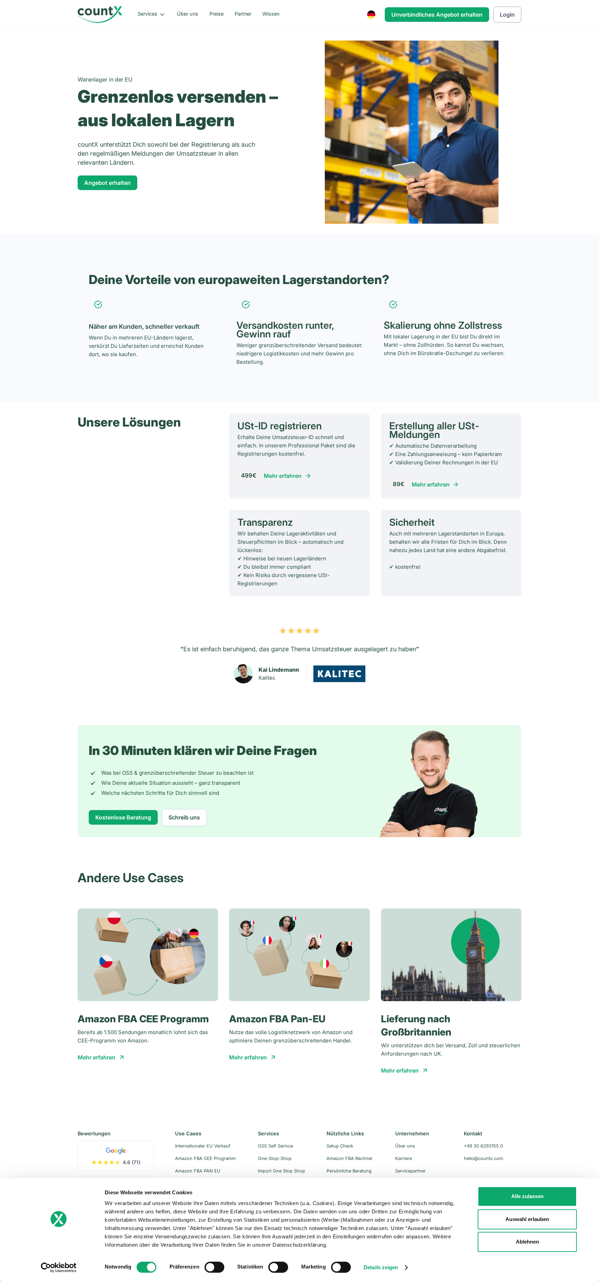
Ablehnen (527, 1242)
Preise (216, 14)
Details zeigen (381, 1267)
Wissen (270, 14)
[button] (151, 14)
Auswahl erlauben (527, 1219)
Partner (243, 14)
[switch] (214, 1267)
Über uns (187, 14)
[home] (100, 14)
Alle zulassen (527, 1196)
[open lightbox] (432, 781)
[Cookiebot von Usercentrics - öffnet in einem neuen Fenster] (58, 1267)
